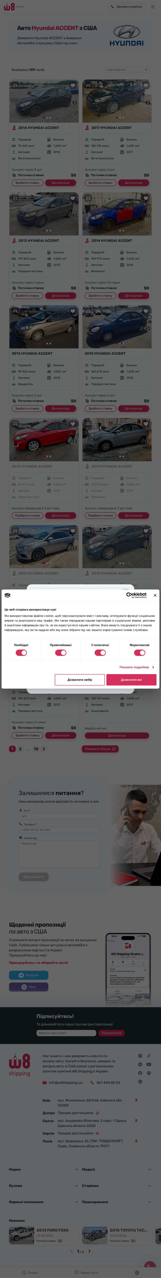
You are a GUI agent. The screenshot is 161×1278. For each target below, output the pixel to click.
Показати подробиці (134, 667)
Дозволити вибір (80, 679)
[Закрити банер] (155, 595)
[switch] (60, 653)
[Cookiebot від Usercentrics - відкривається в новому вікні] (129, 595)
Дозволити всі (131, 679)
